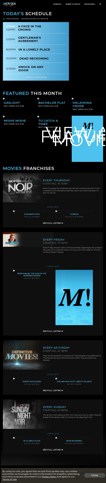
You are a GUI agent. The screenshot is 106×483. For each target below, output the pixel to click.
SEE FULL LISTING (52, 223)
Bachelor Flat (52, 102)
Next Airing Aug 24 (13, 106)
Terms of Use (9, 479)
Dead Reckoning (34, 58)
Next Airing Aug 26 (47, 127)
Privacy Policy (49, 476)
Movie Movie (15, 120)
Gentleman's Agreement (29, 39)
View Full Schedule (35, 77)
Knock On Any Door (31, 68)
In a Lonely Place (34, 49)
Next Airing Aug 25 (82, 109)
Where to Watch (73, 4)
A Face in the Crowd (29, 28)
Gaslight (12, 102)
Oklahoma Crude (82, 104)
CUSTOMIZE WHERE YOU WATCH (34, 19)
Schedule (57, 4)
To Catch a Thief (48, 122)
